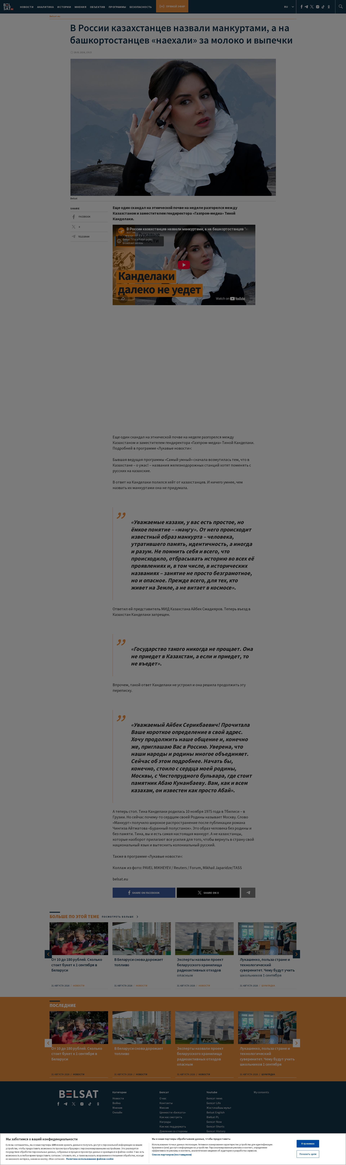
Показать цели (308, 1154)
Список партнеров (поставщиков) (172, 1154)
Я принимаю (307, 1143)
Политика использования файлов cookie (90, 1158)
